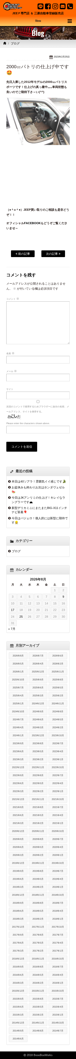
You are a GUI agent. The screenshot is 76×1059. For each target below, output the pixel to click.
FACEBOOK (32, 223)
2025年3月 (38, 695)
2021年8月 (38, 807)
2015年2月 (38, 1014)
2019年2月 (38, 887)
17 (12, 610)
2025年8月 (57, 679)
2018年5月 (38, 911)
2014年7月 (57, 1030)
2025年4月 (18, 695)
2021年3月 (18, 823)
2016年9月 (18, 966)
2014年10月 (58, 1022)
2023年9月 (18, 743)
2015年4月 (57, 1006)
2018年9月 (18, 903)
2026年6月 (57, 655)
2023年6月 (18, 751)
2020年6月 (18, 847)
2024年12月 (38, 703)
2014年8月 (38, 1030)
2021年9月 (18, 807)
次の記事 (52, 253)
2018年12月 (18, 895)
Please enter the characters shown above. (28, 423)
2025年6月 (38, 687)
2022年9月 (18, 775)
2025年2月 (57, 695)
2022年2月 (38, 791)
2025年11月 (58, 671)
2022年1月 (57, 791)
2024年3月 (38, 727)
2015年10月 (58, 991)
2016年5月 (38, 975)
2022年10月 (58, 767)
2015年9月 (18, 999)
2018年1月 (57, 919)
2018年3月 (18, 919)
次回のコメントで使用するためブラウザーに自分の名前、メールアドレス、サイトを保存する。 (37, 409)
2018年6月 (18, 911)
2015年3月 (18, 1014)
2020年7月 (57, 839)
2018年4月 (57, 911)
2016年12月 (18, 958)
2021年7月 (57, 807)
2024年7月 (18, 719)
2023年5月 (38, 751)
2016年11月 (38, 958)
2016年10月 (58, 958)
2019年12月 (18, 863)
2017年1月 (57, 950)
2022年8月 (38, 775)
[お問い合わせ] (62, 6)
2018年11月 (38, 895)
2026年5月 (18, 663)
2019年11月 (38, 863)
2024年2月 (57, 727)
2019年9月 (18, 871)
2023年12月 (38, 735)
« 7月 (11, 628)
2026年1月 (18, 671)
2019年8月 (38, 871)
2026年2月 (57, 663)
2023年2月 (38, 759)
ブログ (15, 43)
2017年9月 (18, 934)
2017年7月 (57, 934)
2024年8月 (57, 711)
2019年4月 (57, 879)
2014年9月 (18, 1030)
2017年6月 (18, 942)
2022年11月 (38, 767)
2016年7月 (57, 966)
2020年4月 (57, 847)
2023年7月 (57, 743)
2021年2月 (38, 823)
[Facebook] (48, 6)
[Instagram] (55, 6)
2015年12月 (18, 991)
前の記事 (23, 253)
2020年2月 (38, 855)
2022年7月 (57, 775)
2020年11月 (38, 831)
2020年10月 (58, 831)
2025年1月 (18, 703)
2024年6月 (38, 719)
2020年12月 (18, 831)
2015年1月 (57, 1014)
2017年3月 (18, 950)
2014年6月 (18, 1038)
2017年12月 (18, 927)
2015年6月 (18, 1006)
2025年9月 (38, 679)
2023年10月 (58, 735)
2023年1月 (57, 759)
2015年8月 (38, 999)
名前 (10, 353)
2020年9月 (18, 839)
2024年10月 (18, 711)
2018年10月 (58, 895)
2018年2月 (38, 919)
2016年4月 (57, 975)
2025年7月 (18, 687)
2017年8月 (38, 934)
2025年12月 (38, 671)
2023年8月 (38, 743)
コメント (12, 298)
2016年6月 (18, 975)
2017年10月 (58, 927)
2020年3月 (18, 855)
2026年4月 (38, 663)
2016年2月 (38, 983)
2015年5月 (38, 1006)
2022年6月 (18, 783)
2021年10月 (58, 799)
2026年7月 (38, 655)
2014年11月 (38, 1022)
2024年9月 (38, 711)
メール (11, 371)
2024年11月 (58, 703)
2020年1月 (57, 855)
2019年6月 (18, 879)
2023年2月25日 (62, 56)
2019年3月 (18, 887)
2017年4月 (57, 942)
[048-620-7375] (70, 6)
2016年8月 (38, 966)
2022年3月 (18, 791)
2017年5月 (38, 942)
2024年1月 (18, 735)
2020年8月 (38, 839)
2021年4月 (57, 815)
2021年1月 (57, 823)
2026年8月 (18, 655)
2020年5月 (38, 847)
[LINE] (40, 6)
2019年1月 (57, 887)
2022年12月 (18, 767)
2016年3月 (18, 983)
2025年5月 (57, 687)
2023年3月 (18, 759)
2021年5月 (38, 815)
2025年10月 (18, 679)
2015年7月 (57, 999)
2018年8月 (38, 903)
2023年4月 (57, 751)
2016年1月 (57, 983)
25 (21, 616)
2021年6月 (18, 815)
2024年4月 (18, 727)
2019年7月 (57, 871)
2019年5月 (38, 879)
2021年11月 (38, 799)
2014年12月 (18, 1022)
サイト (9, 389)
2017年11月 (38, 927)
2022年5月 (38, 783)
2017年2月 (38, 950)
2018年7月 (57, 903)
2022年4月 (57, 783)
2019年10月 (58, 863)
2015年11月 (38, 991)
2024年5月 (57, 719)
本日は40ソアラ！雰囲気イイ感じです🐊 (39, 481)
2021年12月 (18, 799)
